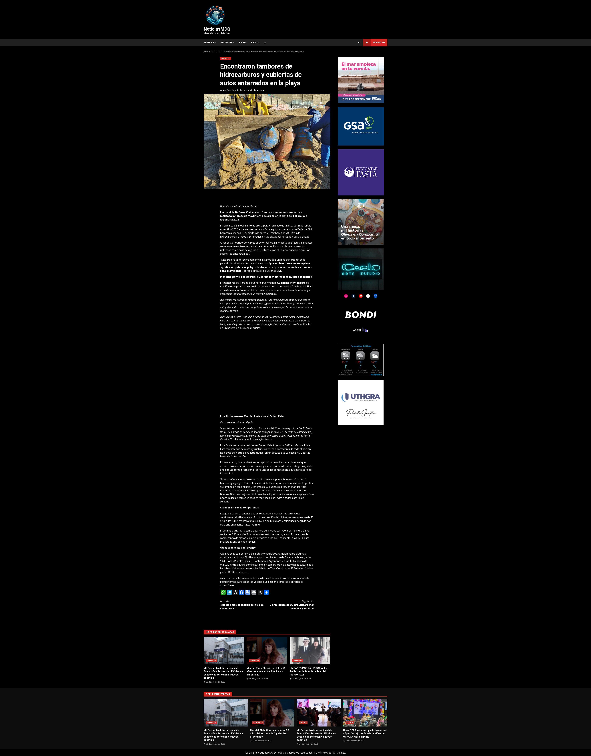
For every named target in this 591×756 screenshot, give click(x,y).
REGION (255, 42)
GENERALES (210, 42)
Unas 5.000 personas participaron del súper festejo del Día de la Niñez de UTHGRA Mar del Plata (365, 712)
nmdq (223, 90)
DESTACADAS (227, 42)
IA (265, 42)
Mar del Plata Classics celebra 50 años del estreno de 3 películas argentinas (267, 650)
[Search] (359, 43)
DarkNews (322, 752)
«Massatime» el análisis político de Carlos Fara (242, 604)
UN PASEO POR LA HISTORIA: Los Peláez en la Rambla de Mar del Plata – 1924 (310, 650)
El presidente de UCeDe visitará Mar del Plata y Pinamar (291, 604)
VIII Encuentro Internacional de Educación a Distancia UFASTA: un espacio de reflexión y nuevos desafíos (224, 650)
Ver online (379, 42)
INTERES (303, 723)
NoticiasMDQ (217, 29)
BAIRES (243, 42)
